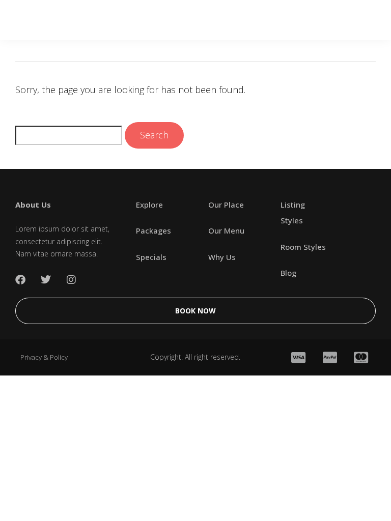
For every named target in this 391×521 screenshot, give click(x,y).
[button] (361, 20)
